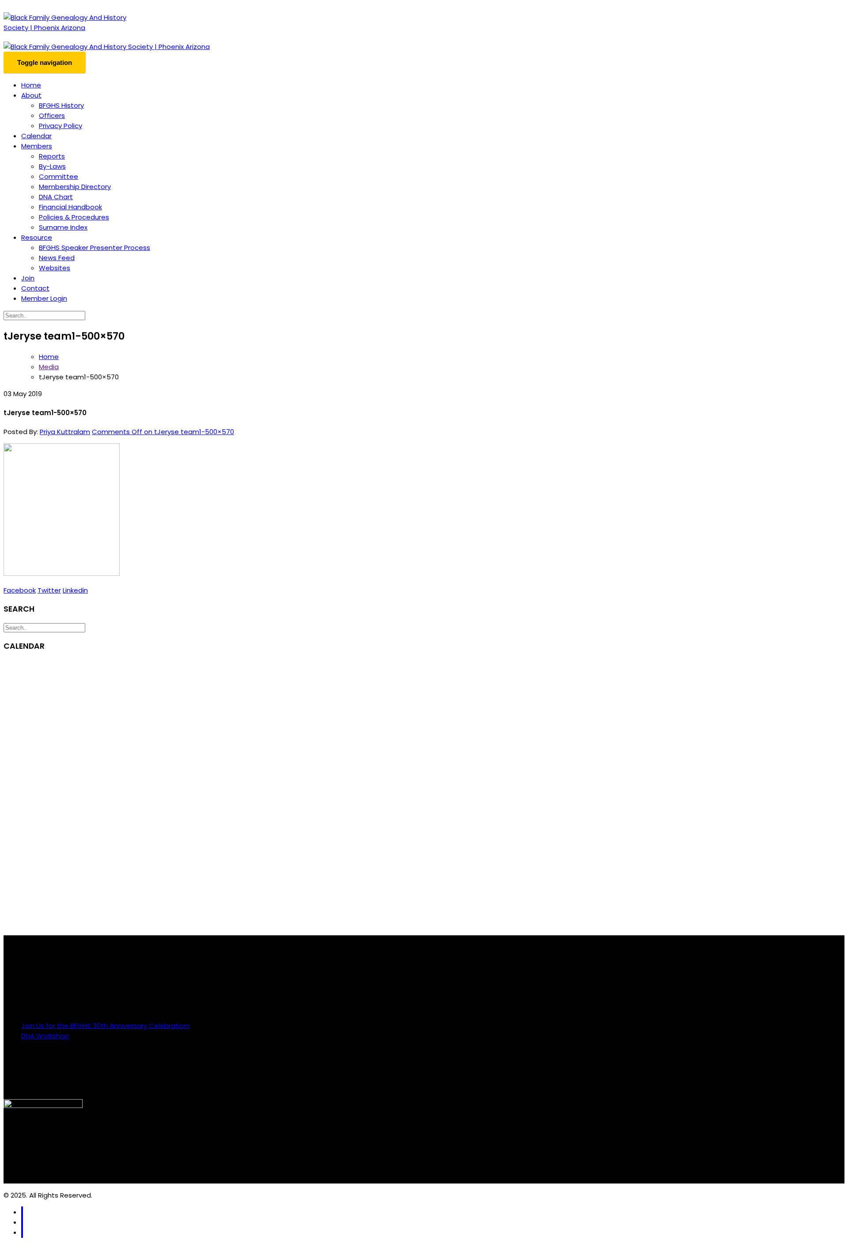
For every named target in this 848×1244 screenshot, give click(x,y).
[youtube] (22, 1232)
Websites (54, 267)
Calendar (36, 135)
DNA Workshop (45, 1035)
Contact (35, 288)
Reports (52, 156)
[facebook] (22, 1212)
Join (27, 278)
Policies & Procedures (74, 217)
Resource (36, 237)
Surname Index (63, 227)
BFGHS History (61, 105)
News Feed (57, 257)
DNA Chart (56, 196)
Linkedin (75, 590)
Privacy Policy (60, 125)
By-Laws (52, 166)
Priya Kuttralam (65, 431)
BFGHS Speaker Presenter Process (94, 247)
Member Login (44, 298)
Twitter (49, 590)
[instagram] (22, 1222)
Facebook (20, 590)
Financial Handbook (70, 207)
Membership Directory (75, 186)
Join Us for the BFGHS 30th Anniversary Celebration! (105, 1025)
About (31, 95)
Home (31, 85)
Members (36, 146)
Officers (52, 115)
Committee (58, 176)
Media (49, 366)
